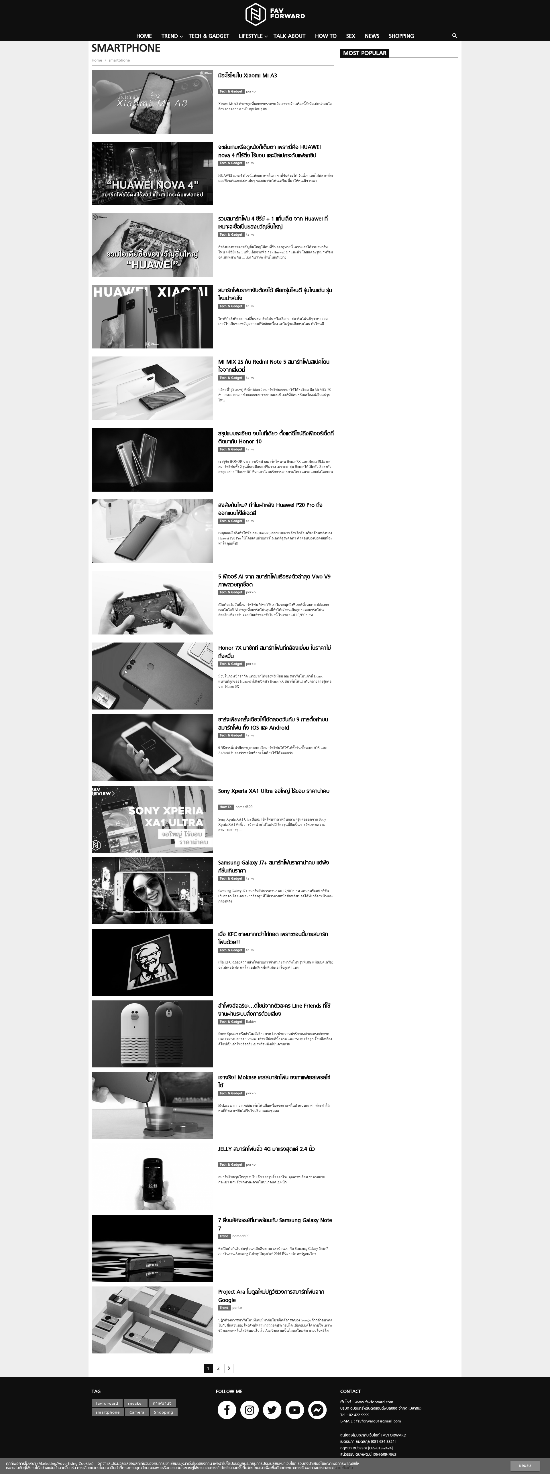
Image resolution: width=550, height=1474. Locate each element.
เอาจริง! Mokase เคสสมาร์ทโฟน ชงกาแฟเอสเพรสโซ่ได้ (274, 1082)
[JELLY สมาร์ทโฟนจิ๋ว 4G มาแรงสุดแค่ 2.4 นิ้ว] (152, 1209)
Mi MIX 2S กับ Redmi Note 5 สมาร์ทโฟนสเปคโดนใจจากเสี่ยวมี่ (273, 366)
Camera (136, 1413)
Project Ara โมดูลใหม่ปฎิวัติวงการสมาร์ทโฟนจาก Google (271, 1296)
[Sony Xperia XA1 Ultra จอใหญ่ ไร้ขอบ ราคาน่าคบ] (152, 852)
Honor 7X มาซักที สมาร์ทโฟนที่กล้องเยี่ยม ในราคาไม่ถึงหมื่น (274, 652)
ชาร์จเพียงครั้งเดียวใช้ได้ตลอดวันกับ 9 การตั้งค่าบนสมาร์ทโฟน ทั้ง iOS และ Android (273, 724)
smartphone (119, 61)
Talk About (289, 36)
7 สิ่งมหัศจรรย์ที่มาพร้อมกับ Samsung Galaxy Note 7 (275, 1225)
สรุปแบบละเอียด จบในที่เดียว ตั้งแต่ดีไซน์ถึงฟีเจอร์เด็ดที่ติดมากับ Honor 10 (276, 438)
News (372, 36)
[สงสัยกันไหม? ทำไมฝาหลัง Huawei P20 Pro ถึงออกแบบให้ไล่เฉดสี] (152, 562)
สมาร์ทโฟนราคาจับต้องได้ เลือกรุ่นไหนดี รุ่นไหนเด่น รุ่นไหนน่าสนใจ (275, 295)
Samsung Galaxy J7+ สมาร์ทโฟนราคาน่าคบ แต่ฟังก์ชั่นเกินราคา (273, 867)
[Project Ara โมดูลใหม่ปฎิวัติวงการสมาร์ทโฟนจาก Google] (152, 1352)
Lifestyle (251, 36)
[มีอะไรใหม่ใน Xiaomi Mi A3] (152, 133)
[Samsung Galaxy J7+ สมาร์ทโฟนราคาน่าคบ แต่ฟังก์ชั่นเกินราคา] (152, 923)
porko (251, 91)
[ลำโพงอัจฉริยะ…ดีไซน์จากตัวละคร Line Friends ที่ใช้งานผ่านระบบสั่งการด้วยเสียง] (152, 1066)
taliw (250, 163)
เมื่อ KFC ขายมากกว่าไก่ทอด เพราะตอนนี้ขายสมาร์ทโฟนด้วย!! (273, 939)
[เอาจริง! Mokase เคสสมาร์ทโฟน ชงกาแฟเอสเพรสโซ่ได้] (152, 1138)
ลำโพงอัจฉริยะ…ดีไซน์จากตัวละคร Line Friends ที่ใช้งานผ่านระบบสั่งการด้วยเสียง (274, 1010)
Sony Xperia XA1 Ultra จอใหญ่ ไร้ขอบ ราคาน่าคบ (273, 791)
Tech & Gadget (209, 36)
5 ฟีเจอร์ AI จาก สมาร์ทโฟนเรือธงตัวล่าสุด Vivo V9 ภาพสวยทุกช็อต (274, 581)
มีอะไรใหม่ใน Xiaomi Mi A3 (247, 76)
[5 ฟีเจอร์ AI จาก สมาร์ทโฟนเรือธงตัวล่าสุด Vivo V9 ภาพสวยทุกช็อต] (152, 633)
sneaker (135, 1404)
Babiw (251, 1021)
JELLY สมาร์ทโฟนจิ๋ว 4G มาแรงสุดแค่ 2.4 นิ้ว (266, 1149)
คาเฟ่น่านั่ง (162, 1404)
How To (326, 36)
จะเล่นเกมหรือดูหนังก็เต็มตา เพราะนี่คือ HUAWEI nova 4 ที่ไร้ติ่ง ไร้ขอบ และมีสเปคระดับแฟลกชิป (269, 151)
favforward (107, 1404)
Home (144, 36)
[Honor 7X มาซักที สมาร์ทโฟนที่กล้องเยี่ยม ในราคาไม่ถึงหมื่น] (152, 709)
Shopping (401, 36)
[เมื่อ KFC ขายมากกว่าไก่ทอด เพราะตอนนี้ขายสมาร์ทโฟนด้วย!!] (152, 995)
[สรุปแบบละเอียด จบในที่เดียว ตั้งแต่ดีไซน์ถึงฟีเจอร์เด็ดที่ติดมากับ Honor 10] (152, 491)
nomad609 (244, 807)
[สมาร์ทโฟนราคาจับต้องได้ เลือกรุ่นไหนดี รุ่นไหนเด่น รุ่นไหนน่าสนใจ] (152, 347)
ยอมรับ (525, 1466)
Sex (350, 36)
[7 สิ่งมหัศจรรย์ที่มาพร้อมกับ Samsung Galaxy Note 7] (152, 1281)
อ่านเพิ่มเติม (343, 1468)
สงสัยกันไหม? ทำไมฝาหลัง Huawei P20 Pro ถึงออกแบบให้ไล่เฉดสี (270, 509)
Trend (170, 36)
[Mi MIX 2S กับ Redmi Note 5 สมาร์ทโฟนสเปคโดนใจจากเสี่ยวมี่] (152, 419)
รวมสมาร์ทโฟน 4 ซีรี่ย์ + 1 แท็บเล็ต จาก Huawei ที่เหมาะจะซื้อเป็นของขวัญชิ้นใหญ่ (273, 223)
